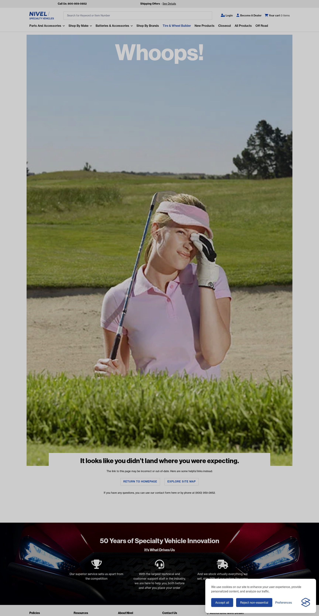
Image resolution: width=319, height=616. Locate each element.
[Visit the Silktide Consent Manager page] (305, 602)
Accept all (222, 602)
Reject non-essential (254, 602)
